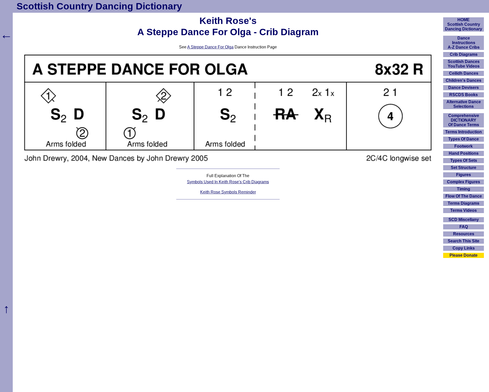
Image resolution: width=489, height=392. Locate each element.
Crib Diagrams (464, 54)
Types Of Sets (463, 160)
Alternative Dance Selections (463, 104)
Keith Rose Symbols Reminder (228, 192)
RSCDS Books (463, 95)
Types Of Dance (463, 139)
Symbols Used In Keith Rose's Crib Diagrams (228, 182)
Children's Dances (463, 80)
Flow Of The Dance (463, 196)
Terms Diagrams (463, 203)
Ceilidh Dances (463, 73)
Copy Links (464, 248)
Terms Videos (463, 210)
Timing (463, 189)
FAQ (463, 227)
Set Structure (463, 167)
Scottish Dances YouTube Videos (464, 63)
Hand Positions (464, 153)
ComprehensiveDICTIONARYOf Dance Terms (463, 120)
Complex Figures (463, 182)
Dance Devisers (463, 87)
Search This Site (463, 241)
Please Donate (464, 255)
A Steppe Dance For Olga (210, 47)
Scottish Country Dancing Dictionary (99, 6)
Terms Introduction (463, 132)
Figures (463, 175)
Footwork (463, 146)
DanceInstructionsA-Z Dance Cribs (464, 42)
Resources (463, 234)
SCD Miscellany (464, 219)
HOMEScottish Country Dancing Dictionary (463, 24)
